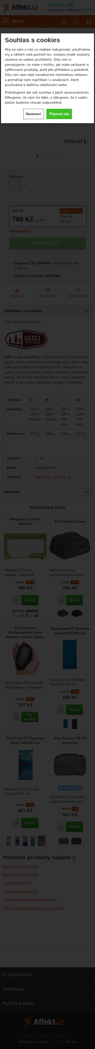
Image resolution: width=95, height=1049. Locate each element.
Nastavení (33, 114)
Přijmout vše (59, 114)
